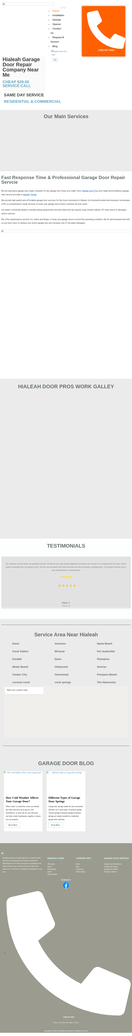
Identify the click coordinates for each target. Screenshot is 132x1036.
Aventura (60, 643)
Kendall (17, 659)
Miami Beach (20, 666)
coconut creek (21, 682)
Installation (58, 15)
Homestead (61, 674)
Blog (54, 46)
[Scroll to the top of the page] (0, 1034)
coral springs (63, 682)
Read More (13, 825)
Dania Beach (104, 643)
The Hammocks (106, 682)
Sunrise (101, 666)
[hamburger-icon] (63, 7)
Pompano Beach (107, 674)
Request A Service (57, 39)
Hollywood (61, 666)
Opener (56, 24)
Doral (15, 643)
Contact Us (56, 30)
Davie (58, 659)
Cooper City (19, 674)
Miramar (60, 651)
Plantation (103, 659)
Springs (56, 19)
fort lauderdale (106, 651)
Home (55, 11)
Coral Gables (20, 651)
